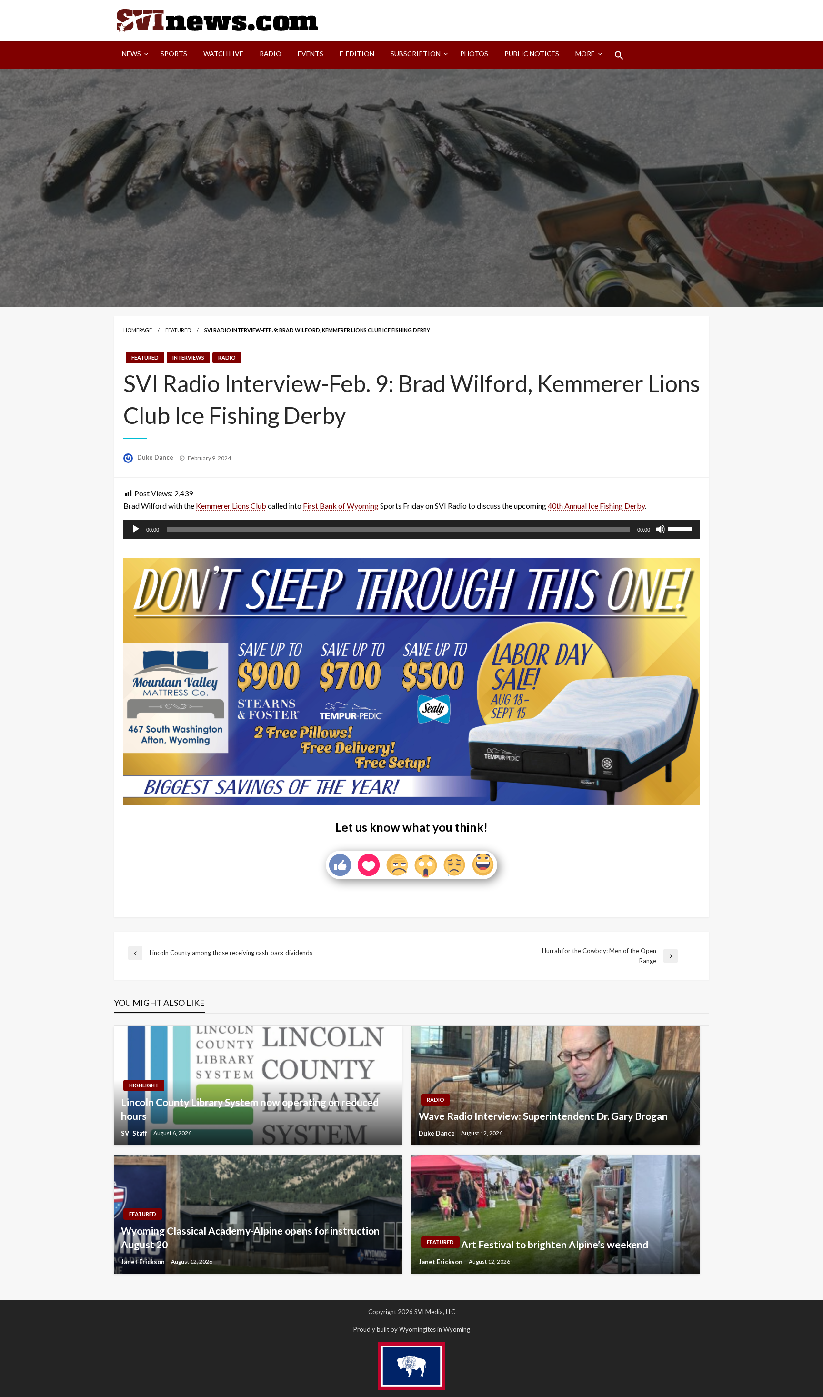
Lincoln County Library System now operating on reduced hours (250, 1109)
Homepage (137, 330)
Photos (474, 54)
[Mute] (660, 529)
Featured (178, 330)
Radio (270, 54)
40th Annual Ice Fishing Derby (596, 505)
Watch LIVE (223, 54)
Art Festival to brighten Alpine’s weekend (554, 1244)
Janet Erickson (143, 1262)
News (131, 54)
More (585, 54)
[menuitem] (133, 55)
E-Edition (357, 54)
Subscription (416, 54)
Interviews (188, 357)
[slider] (681, 528)
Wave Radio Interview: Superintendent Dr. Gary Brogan (543, 1116)
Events (310, 54)
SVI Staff (135, 1133)
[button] (619, 55)
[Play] (136, 529)
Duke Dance (156, 457)
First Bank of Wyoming (341, 505)
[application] (411, 529)
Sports (174, 54)
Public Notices (531, 54)
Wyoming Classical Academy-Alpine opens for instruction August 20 (250, 1237)
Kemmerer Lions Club (231, 505)
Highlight (144, 1085)
